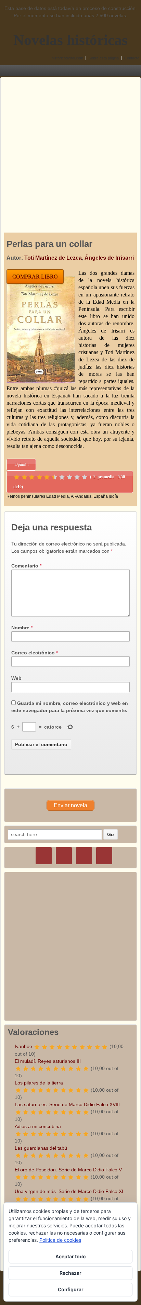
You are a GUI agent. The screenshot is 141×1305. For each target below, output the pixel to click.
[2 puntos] (24, 477)
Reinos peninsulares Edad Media (38, 496)
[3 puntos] (31, 477)
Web (16, 678)
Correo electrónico (33, 652)
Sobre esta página (104, 58)
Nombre (20, 627)
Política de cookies (60, 1240)
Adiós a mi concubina (38, 1126)
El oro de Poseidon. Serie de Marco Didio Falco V (68, 1169)
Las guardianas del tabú (41, 1148)
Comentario (26, 566)
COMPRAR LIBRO (35, 277)
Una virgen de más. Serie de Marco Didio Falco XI (69, 1191)
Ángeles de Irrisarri (109, 258)
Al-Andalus (81, 496)
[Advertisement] (70, 148)
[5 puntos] (46, 477)
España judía (105, 496)
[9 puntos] (77, 477)
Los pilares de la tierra (39, 1082)
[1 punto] (16, 477)
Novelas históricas (70, 40)
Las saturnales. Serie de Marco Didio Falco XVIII (67, 1104)
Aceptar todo (70, 1256)
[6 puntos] (54, 477)
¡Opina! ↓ (21, 464)
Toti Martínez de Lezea (53, 258)
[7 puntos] (62, 477)
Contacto (131, 58)
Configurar (71, 1289)
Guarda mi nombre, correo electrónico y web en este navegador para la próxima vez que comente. (69, 706)
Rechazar (70, 1273)
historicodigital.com (67, 58)
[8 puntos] (69, 477)
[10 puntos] (84, 477)
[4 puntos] (39, 477)
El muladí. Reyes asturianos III (48, 1061)
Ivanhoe (23, 1046)
